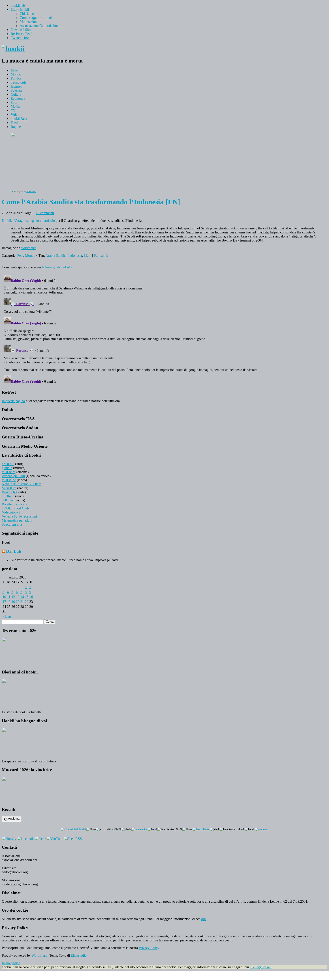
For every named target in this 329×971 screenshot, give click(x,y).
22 (26, 602)
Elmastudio (79, 955)
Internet (16, 86)
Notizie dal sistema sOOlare (21, 484)
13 (17, 597)
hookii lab (18, 5)
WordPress (39, 955)
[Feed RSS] (73, 839)
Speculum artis (12, 524)
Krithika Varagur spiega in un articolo (28, 220)
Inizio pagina (11, 963)
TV (13, 110)
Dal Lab (13, 551)
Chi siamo (27, 13)
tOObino (8, 496)
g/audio (7, 468)
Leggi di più (262, 967)
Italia (14, 70)
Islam (87, 255)
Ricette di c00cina (14, 504)
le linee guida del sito (57, 267)
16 (31, 597)
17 (4, 602)
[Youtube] (55, 839)
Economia (18, 98)
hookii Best (19, 119)
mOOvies (8, 472)
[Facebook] (25, 839)
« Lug (6, 616)
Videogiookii (11, 512)
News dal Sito (21, 30)
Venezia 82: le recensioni (19, 516)
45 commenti (45, 213)
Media (15, 106)
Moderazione (29, 22)
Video (15, 115)
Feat (20, 255)
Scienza (16, 90)
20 (17, 602)
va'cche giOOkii (13, 476)
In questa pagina (13, 401)
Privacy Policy (149, 948)
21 (22, 602)
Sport (14, 102)
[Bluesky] (9, 839)
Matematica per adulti (17, 520)
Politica (16, 78)
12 (13, 597)
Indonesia (75, 255)
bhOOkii (8, 464)
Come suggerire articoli (36, 17)
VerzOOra (9, 488)
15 (26, 597)
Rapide (16, 127)
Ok (252, 967)
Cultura (16, 94)
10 (4, 597)
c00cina (7, 500)
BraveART (9, 492)
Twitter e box (20, 38)
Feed (14, 123)
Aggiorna (13, 818)
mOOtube (9, 480)
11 (8, 597)
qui (203, 919)
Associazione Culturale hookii (41, 26)
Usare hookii (20, 9)
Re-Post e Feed (21, 34)
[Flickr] (40, 839)
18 (9, 602)
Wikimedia (31, 191)
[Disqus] (164, 329)
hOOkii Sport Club (15, 508)
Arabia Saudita (55, 255)
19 (13, 602)
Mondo (16, 74)
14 (22, 597)
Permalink (101, 255)
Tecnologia (18, 82)
